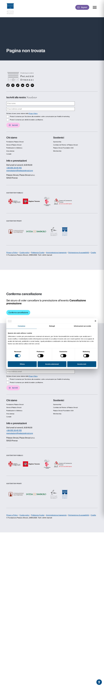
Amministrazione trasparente (56, 252)
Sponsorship (57, 142)
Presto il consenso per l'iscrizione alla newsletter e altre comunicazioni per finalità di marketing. (40, 116)
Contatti (8, 154)
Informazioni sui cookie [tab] (82, 326)
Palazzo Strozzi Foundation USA (63, 148)
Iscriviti (15, 125)
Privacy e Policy (12, 252)
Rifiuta (22, 364)
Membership (57, 151)
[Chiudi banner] (95, 321)
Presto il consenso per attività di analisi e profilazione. (26, 120)
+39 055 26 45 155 (14, 168)
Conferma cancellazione (18, 312)
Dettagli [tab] (52, 326)
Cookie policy (24, 252)
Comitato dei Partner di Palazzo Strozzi (65, 145)
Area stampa (10, 151)
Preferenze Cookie (37, 252)
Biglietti (84, 7)
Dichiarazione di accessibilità (78, 252)
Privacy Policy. (33, 113)
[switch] (40, 355)
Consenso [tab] (21, 326)
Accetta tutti (81, 364)
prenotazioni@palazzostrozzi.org (19, 170)
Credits (93, 252)
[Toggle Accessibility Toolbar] (99, 682)
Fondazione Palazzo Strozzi (15, 142)
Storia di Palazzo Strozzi (13, 145)
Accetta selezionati (52, 364)
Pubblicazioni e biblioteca (14, 148)
